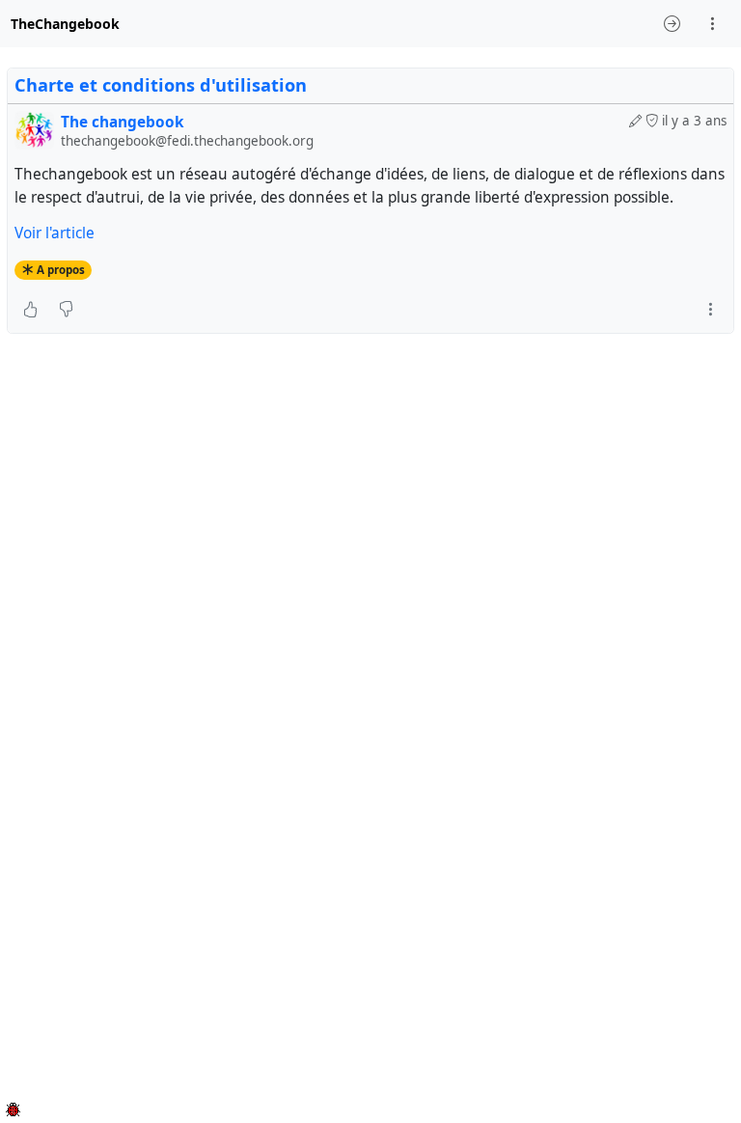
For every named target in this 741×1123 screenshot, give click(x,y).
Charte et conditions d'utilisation (160, 84)
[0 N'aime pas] (66, 309)
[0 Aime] (30, 309)
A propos (61, 269)
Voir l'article (54, 233)
